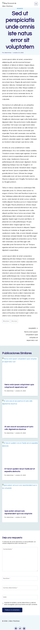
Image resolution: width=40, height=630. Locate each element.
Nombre (6, 578)
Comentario (8, 549)
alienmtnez (8, 52)
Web (5, 597)
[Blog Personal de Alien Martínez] (10, 5)
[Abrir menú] (36, 3)
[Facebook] (15, 628)
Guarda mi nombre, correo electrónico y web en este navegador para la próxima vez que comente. (20, 603)
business (20, 8)
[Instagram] (24, 628)
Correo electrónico (10, 588)
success (14, 321)
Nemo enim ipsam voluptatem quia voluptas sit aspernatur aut (31, 334)
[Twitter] (20, 628)
